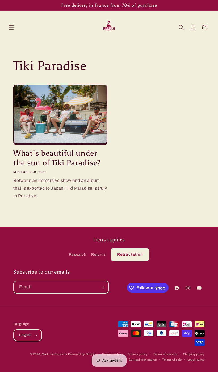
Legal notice (196, 359)
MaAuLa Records (54, 354)
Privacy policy (137, 354)
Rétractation (130, 254)
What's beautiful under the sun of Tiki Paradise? (56, 158)
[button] (11, 27)
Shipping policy (194, 354)
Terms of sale (172, 359)
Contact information (143, 359)
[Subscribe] (102, 287)
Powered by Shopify (82, 354)
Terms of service (165, 354)
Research (77, 255)
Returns (98, 255)
